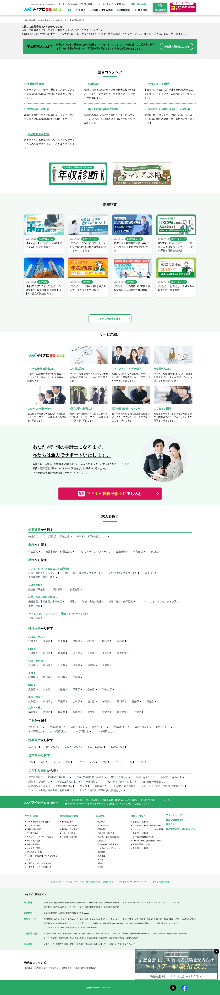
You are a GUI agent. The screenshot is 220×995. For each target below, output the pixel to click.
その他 (154, 551)
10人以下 (33, 746)
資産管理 (75, 589)
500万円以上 (99, 727)
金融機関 (121, 551)
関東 (30, 648)
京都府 (46, 689)
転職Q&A (93, 83)
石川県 (61, 665)
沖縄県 (137, 712)
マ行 (105, 762)
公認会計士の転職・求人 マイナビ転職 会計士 (47, 20)
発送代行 (80, 944)
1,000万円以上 (57, 731)
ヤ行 (117, 762)
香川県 (120, 701)
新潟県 (32, 665)
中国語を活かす (144, 777)
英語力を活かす (119, 777)
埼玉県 (76, 653)
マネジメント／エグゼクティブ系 (158, 601)
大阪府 (61, 689)
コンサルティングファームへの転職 (148, 829)
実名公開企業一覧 (77, 20)
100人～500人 (73, 746)
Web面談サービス (34, 852)
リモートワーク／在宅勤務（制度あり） (162, 785)
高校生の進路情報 (51, 913)
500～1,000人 (95, 746)
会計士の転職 (134, 934)
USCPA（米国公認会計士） (92, 536)
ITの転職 (68, 882)
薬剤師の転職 (171, 934)
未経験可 (90, 781)
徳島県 (105, 701)
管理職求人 (101, 785)
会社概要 (28, 968)
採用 (64, 968)
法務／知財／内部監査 (121, 601)
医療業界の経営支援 (117, 938)
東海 (30, 673)
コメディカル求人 (51, 938)
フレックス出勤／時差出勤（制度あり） (50, 790)
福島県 (120, 641)
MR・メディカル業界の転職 (87, 882)
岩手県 (61, 641)
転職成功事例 (36, 83)
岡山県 (61, 701)
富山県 (46, 665)
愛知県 (61, 677)
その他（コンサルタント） (122, 573)
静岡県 (46, 677)
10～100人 (52, 746)
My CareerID (131, 923)
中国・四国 (34, 697)
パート (156, 903)
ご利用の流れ (32, 833)
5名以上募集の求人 (68, 781)
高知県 (150, 701)
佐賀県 (46, 712)
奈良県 (91, 689)
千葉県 (91, 653)
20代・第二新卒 (79, 934)
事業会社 (138, 551)
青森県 (46, 641)
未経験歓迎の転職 (39, 134)
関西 (30, 685)
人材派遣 (47, 934)
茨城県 (32, 653)
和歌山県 (107, 689)
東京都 (105, 653)
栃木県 (46, 653)
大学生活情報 (140, 919)
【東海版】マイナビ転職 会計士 (40, 867)
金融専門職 (34, 585)
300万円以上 (56, 727)
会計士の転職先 (68, 833)
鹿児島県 (122, 712)
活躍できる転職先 (159, 83)
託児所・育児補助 (124, 785)
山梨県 (91, 665)
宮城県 (76, 641)
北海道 (32, 641)
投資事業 (57, 589)
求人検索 (101, 822)
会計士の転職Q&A (69, 825)
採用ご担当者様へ (139, 4)
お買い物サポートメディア (166, 923)
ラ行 (129, 762)
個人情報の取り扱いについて (180, 829)
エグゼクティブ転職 (119, 934)
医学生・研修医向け (89, 903)
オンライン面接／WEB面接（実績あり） (101, 790)
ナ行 (80, 762)
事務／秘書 (34, 605)
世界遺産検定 (49, 923)
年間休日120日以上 (58, 777)
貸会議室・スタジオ (93, 944)
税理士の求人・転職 (148, 934)
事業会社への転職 (140, 833)
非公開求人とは (33, 841)
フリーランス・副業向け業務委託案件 (87, 907)
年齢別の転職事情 (69, 837)
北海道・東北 (35, 636)
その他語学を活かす (171, 777)
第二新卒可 (34, 777)
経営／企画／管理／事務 (41, 597)
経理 (72, 601)
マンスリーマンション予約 (54, 928)
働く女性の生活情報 (154, 919)
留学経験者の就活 (61, 903)
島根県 (46, 701)
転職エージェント (103, 934)
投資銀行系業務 (36, 589)
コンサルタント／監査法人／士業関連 (48, 568)
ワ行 (142, 762)
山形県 (105, 641)
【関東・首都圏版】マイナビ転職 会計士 (42, 858)
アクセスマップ (174, 815)
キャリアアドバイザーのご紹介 (40, 837)
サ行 (55, 762)
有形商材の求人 (64, 785)
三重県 (76, 677)
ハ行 (92, 762)
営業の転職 (56, 882)
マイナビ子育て (79, 923)
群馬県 (61, 653)
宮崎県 (105, 712)
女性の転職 (108, 882)
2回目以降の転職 (34, 829)
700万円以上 (142, 727)
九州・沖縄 (34, 707)
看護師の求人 (183, 934)
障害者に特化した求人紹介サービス (57, 907)
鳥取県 (32, 701)
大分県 (91, 712)
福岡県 (32, 712)
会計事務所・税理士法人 (59, 551)
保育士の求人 (80, 938)
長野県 (105, 665)
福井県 (76, 665)
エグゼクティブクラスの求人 (118, 781)
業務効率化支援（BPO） (65, 944)
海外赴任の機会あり (152, 781)
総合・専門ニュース (70, 919)
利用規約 (170, 824)
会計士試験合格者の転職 (103, 109)
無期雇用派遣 (92, 938)
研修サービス (49, 944)
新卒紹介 (90, 934)
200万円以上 (35, 727)
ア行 (30, 762)
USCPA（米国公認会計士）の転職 (169, 109)
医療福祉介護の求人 (111, 907)
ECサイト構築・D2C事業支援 (98, 923)
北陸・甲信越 (35, 660)
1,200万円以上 (104, 731)
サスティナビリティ (51, 968)
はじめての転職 (33, 825)
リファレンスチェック (126, 944)
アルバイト (148, 903)
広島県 (76, 701)
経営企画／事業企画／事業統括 (45, 601)
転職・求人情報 (105, 903)
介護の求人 (103, 938)
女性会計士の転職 (39, 109)
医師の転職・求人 (66, 938)
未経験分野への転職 (141, 844)
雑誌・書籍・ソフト (172, 919)
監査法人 (33, 551)
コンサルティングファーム (94, 551)
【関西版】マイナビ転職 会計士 (40, 863)
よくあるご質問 (33, 848)
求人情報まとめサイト (52, 919)
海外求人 (116, 903)
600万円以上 (120, 727)
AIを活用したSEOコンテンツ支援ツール (81, 928)
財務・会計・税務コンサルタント (83, 573)
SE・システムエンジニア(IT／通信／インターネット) (57, 613)
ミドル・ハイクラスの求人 (131, 903)
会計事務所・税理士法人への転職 (147, 825)
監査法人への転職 (140, 822)
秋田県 (91, 641)
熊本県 (76, 712)
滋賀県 (32, 689)
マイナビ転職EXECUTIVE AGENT (132, 882)
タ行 (67, 762)
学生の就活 (48, 903)
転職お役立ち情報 (69, 829)
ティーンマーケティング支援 (122, 919)
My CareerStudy (118, 923)
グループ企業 (73, 968)
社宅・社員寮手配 (109, 944)
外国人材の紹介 (132, 938)
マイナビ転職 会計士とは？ (38, 822)
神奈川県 (122, 653)
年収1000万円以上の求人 (90, 777)
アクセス (38, 968)
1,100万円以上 (81, 731)
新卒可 (83, 785)
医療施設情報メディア (146, 923)
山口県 (91, 701)
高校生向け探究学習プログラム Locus (74, 913)
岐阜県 (32, 677)
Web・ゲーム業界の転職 (62, 934)
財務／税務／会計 (91, 601)
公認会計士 (34, 536)
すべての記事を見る (110, 318)
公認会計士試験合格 (59, 536)
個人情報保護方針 (88, 968)
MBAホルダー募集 (38, 785)
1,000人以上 (117, 746)
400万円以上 (78, 727)
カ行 (43, 762)
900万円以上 (35, 731)
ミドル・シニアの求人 (169, 903)
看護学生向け (75, 903)
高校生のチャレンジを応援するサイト (94, 919)
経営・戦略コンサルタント (42, 573)
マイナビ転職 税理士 (159, 882)
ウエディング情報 (188, 919)
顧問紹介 (161, 934)
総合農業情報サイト (63, 923)
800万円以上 (163, 727)
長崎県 (61, 712)
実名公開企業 (103, 825)
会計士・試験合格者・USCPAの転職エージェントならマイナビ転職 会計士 (93, 4)
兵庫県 (76, 689)
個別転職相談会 (33, 844)
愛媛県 (135, 701)
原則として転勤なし (39, 781)
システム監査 (35, 618)
